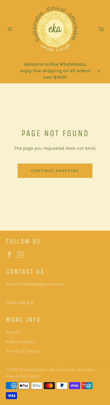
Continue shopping (55, 170)
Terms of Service (23, 351)
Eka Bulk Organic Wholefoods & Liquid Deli (57, 369)
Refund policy (20, 341)
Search (13, 332)
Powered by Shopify (22, 376)
